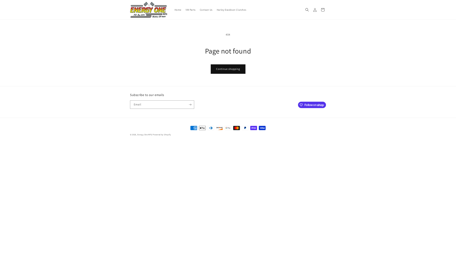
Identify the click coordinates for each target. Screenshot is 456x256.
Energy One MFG (144, 134)
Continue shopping (228, 69)
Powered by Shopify (162, 134)
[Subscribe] (190, 104)
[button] (307, 10)
